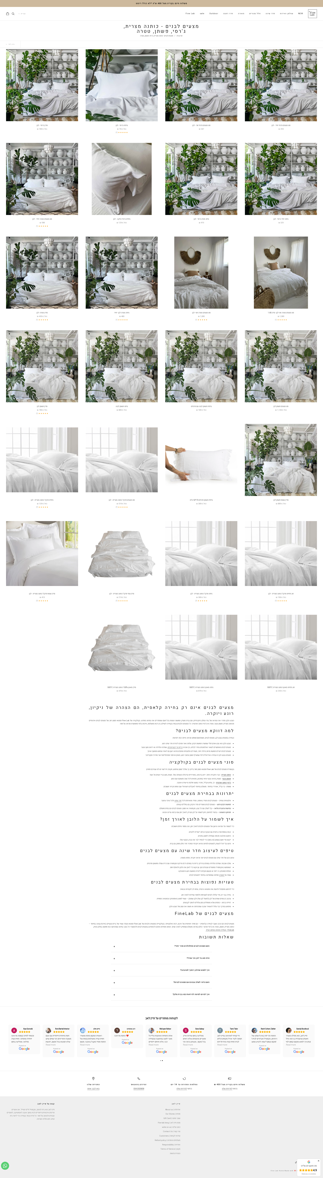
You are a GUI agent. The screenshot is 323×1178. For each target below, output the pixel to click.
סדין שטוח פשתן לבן (281, 500)
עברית (23, 14)
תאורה (241, 13)
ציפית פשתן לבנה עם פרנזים (201, 406)
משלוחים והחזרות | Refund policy (167, 1140)
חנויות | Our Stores (173, 1113)
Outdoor (213, 13)
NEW (300, 13)
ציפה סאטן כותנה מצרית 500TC (201, 687)
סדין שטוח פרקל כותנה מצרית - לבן (42, 593)
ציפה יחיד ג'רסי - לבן (280, 219)
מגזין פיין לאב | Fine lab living (169, 1122)
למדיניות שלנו (227, 1088)
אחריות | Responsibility (171, 1144)
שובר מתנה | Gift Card (172, 1118)
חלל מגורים (255, 13)
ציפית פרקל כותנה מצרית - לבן (42, 500)
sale (202, 13)
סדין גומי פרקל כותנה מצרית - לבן (121, 593)
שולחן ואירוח (286, 13)
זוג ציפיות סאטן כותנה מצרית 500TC (281, 687)
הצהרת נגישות (175, 1153)
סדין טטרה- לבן (42, 312)
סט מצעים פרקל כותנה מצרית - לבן (122, 500)
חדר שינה (270, 13)
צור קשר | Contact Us (171, 1131)
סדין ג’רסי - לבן (42, 125)
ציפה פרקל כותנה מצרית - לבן (201, 593)
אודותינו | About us (172, 1109)
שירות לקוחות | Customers (169, 1135)
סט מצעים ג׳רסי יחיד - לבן (281, 125)
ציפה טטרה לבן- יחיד (121, 312)
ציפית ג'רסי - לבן (122, 125)
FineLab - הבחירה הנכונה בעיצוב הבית (220, 930)
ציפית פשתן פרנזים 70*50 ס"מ (201, 500)
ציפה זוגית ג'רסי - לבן (201, 219)
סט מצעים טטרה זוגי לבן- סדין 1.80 (281, 312)
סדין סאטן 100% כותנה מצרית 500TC (121, 687)
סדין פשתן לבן (42, 406)
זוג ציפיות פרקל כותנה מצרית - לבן (281, 593)
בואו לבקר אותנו (93, 1088)
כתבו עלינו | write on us (171, 1127)
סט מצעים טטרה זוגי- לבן (201, 312)
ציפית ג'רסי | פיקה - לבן (121, 219)
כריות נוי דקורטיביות (175, 747)
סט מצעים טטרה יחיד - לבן (42, 219)
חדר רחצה (228, 13)
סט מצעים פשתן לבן (280, 406)
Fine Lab (190, 13)
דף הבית (179, 35)
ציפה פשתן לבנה (122, 406)
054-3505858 (138, 1088)
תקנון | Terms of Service (170, 1149)
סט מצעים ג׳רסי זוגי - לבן (201, 125)
